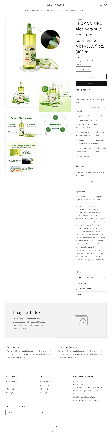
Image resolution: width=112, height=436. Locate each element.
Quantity (78, 65)
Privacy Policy (10, 385)
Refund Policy (10, 389)
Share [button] (80, 294)
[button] (7, 4)
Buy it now (91, 83)
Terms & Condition (11, 381)
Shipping (78, 61)
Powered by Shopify (62, 431)
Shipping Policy (10, 393)
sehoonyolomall (53, 431)
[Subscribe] (42, 412)
